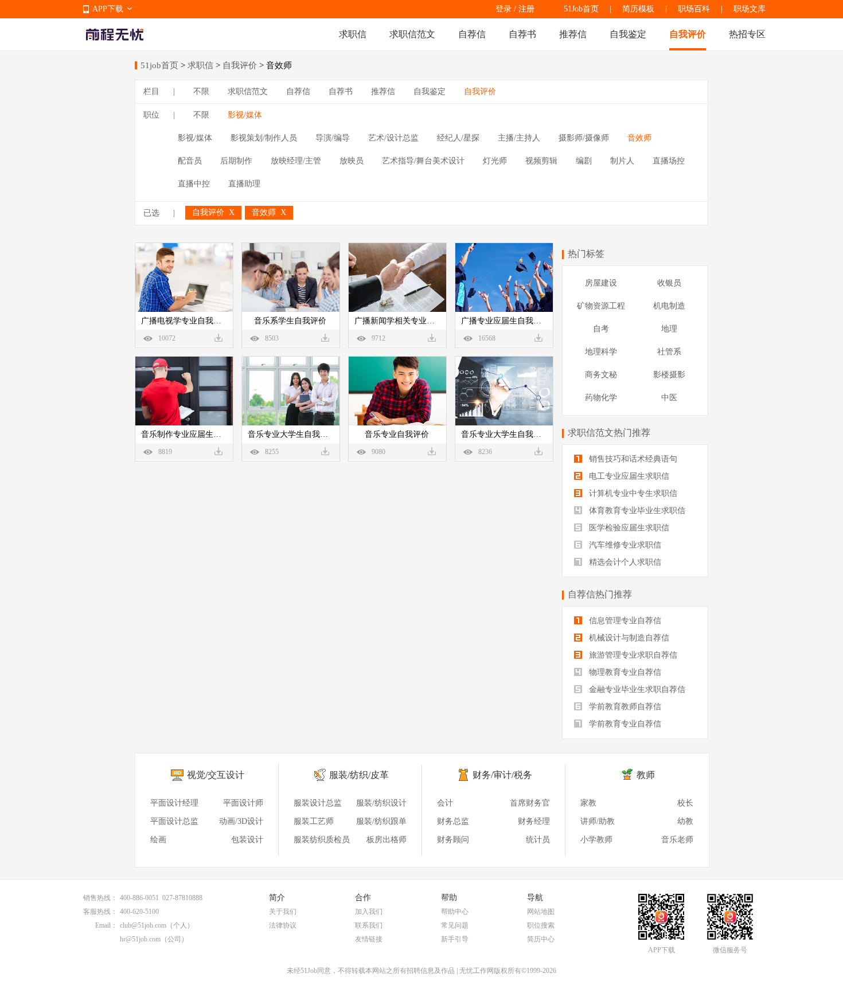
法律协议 (282, 925)
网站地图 (541, 912)
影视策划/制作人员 (264, 138)
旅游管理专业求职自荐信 (632, 655)
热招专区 (747, 34)
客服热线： (100, 912)
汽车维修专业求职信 (624, 545)
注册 (526, 9)
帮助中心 (455, 912)
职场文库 (749, 9)
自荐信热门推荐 (600, 594)
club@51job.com (143, 925)
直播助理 (244, 183)
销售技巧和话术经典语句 (632, 459)
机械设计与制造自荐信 (628, 638)
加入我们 (369, 912)
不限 (201, 91)
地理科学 (601, 351)
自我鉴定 (628, 34)
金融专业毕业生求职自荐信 (636, 689)
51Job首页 (581, 9)
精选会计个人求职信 (624, 562)
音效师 (639, 138)
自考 (601, 329)
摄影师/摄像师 (584, 138)
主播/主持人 (519, 138)
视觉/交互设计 (215, 775)
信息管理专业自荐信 (624, 620)
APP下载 (107, 9)
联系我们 (369, 925)
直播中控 (194, 183)
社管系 (669, 351)
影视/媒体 (245, 115)
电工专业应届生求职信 (628, 476)
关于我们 (282, 912)
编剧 (584, 161)
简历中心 (541, 939)
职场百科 (694, 9)
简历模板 (638, 9)
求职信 (352, 34)
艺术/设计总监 (393, 138)
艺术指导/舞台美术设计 (423, 161)
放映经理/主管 (296, 161)
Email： (106, 925)
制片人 (622, 161)
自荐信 (472, 34)
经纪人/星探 (458, 138)
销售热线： (100, 898)
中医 (669, 397)
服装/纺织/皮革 (359, 775)
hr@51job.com (140, 939)
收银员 (669, 283)
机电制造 (669, 306)
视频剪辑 (541, 161)
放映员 (351, 161)
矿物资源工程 (601, 306)
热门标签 (586, 254)
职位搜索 (541, 925)
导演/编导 (332, 138)
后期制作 (236, 161)
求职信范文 (412, 34)
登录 (503, 9)
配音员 (190, 161)
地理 (669, 329)
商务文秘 (601, 374)
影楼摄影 (669, 374)
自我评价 (687, 34)
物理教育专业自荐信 (624, 672)
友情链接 (369, 939)
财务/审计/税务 (502, 775)
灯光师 (495, 161)
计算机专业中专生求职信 (632, 493)
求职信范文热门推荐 (609, 432)
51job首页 (159, 65)
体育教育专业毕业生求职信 (636, 510)
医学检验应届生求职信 (628, 527)
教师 (646, 775)
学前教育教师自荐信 (624, 706)
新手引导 (455, 939)
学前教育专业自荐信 (624, 724)
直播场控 (669, 161)
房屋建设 (601, 283)
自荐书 (522, 34)
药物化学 (601, 397)
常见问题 (455, 925)
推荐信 (573, 34)
